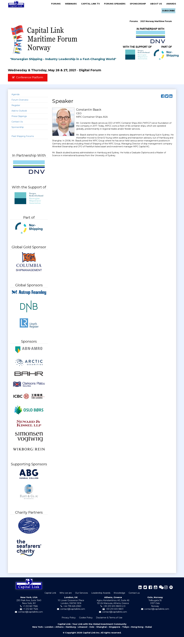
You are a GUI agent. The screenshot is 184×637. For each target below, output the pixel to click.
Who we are (66, 593)
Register (16, 105)
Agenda (15, 94)
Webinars (71, 3)
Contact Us (17, 121)
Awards (171, 3)
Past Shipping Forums (23, 136)
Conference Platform (29, 77)
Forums (56, 3)
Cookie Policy (86, 617)
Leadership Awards (100, 593)
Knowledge (119, 593)
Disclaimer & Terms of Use (109, 617)
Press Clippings (19, 116)
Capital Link (50, 593)
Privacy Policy (69, 617)
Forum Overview (20, 100)
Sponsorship (139, 3)
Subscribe (168, 10)
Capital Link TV (91, 3)
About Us (157, 3)
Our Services (81, 593)
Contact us (134, 593)
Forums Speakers (115, 3)
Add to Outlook (19, 110)
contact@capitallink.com (30, 612)
